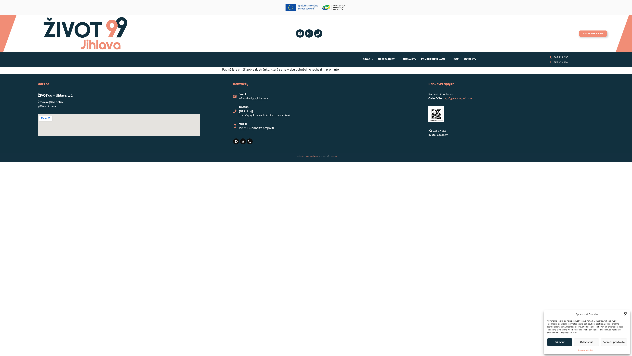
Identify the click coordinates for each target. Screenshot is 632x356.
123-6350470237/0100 (457, 98)
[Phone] (318, 33)
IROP (456, 59)
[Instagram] (309, 33)
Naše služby (386, 59)
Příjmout (560, 342)
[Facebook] (300, 33)
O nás (366, 59)
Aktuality (409, 59)
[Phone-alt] (250, 141)
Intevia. (335, 156)
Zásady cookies (585, 350)
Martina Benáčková (310, 156)
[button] (625, 314)
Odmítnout (586, 342)
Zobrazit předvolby (614, 342)
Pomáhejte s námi (433, 59)
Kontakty (469, 59)
